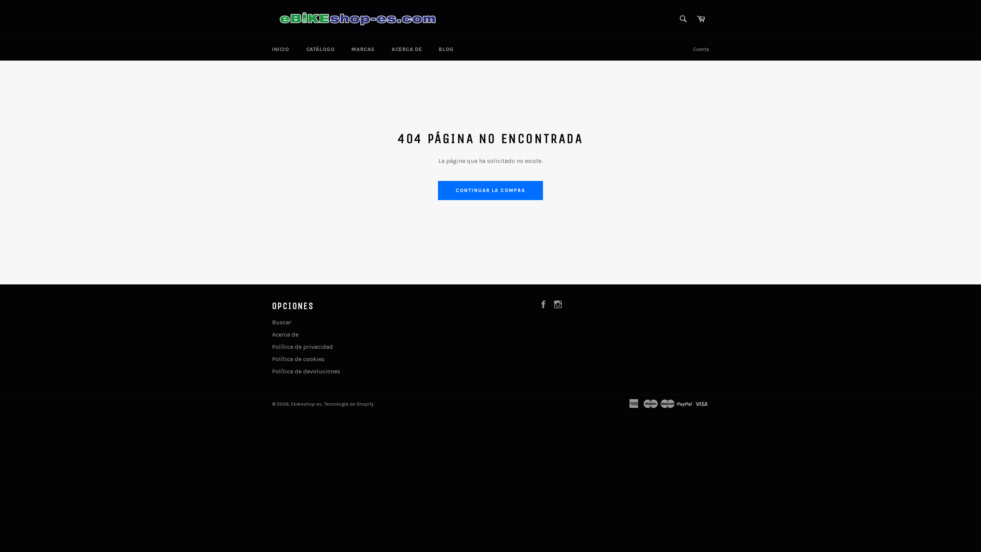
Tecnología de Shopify (349, 404)
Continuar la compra (490, 190)
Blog (446, 49)
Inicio (280, 49)
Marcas (363, 49)
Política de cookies (298, 359)
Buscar (281, 322)
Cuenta (701, 49)
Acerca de (407, 49)
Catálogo (320, 49)
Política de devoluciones (306, 371)
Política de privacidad (302, 346)
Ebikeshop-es (306, 404)
